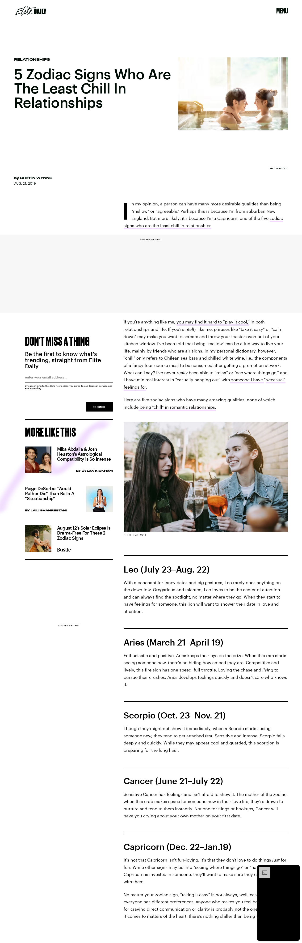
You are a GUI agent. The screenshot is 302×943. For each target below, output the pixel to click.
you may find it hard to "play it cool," (212, 321)
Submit (99, 407)
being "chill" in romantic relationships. (177, 407)
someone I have (247, 379)
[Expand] (262, 869)
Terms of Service (98, 385)
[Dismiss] (294, 869)
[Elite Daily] (30, 11)
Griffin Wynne (36, 177)
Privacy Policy (33, 388)
